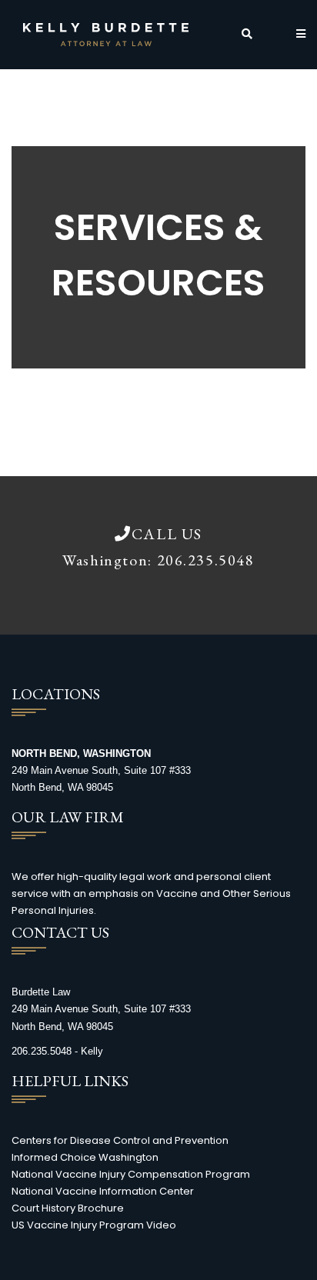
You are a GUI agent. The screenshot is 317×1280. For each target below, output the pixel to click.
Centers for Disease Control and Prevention (120, 1140)
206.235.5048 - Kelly (57, 1051)
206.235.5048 (206, 560)
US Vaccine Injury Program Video (94, 1225)
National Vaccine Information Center (103, 1191)
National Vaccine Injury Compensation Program (131, 1174)
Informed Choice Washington (85, 1157)
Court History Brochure (68, 1208)
